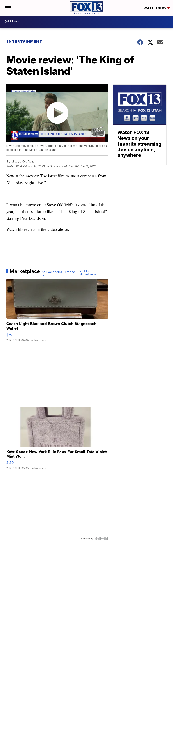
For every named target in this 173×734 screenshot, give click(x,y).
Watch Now (155, 8)
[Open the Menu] (7, 8)
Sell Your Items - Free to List (58, 273)
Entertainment (24, 41)
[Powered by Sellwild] (101, 538)
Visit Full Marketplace (87, 272)
